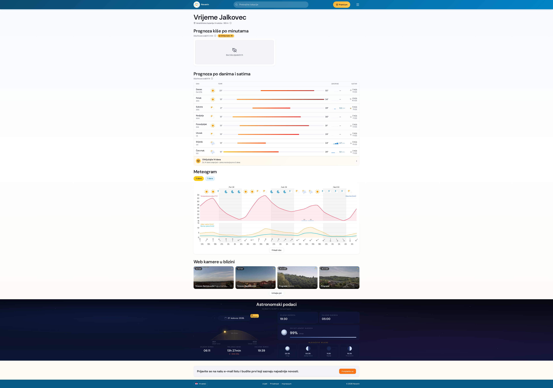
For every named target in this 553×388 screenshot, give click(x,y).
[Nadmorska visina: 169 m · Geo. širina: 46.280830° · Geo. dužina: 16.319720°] (230, 23)
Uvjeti (264, 384)
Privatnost (274, 384)
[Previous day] (214, 318)
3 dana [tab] (199, 178)
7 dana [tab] (210, 178)
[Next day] (254, 318)
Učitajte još (277, 293)
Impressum (286, 384)
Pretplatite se (348, 371)
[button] (356, 4)
